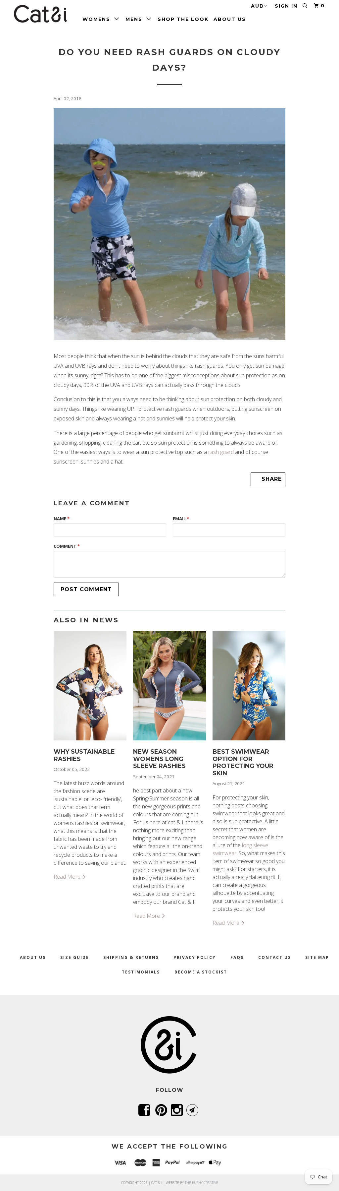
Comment (67, 546)
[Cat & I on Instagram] (178, 1110)
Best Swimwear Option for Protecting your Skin (243, 762)
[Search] (305, 6)
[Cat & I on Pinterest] (162, 1110)
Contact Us (274, 957)
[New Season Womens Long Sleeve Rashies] (169, 741)
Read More (68, 876)
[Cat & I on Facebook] (145, 1110)
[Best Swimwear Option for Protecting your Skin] (249, 741)
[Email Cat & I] (193, 1110)
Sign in (286, 6)
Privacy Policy (194, 957)
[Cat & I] (40, 14)
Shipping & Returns (131, 957)
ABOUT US (230, 19)
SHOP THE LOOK (183, 19)
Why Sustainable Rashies (84, 755)
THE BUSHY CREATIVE (201, 1182)
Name (62, 519)
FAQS (237, 957)
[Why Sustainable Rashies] (90, 741)
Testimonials (141, 972)
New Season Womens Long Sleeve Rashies (159, 759)
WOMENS (98, 19)
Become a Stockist (200, 972)
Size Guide (74, 957)
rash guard (221, 452)
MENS (135, 19)
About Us (33, 957)
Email (181, 519)
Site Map (317, 957)
